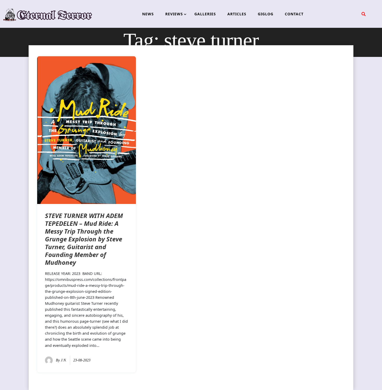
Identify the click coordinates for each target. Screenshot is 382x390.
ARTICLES (236, 13)
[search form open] (363, 14)
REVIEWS (174, 13)
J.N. (64, 360)
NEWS (148, 13)
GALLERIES (205, 13)
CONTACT (294, 13)
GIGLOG (265, 13)
